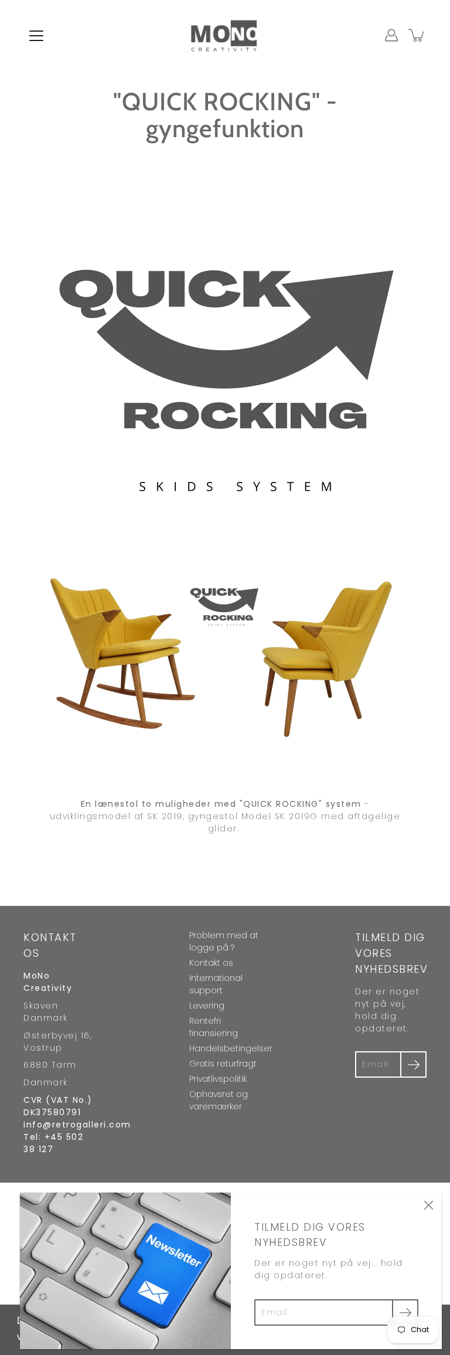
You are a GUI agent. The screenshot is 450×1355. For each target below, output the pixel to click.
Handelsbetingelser (230, 1048)
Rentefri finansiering (213, 1027)
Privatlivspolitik (218, 1079)
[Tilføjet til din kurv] (417, 35)
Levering (206, 1005)
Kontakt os (211, 963)
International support (216, 984)
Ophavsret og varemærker (218, 1100)
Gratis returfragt (223, 1063)
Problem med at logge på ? (223, 941)
